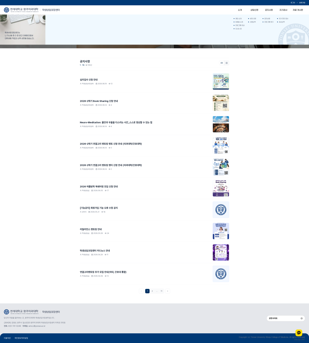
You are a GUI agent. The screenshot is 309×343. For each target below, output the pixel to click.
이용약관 (7, 338)
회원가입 (302, 3)
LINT (303, 339)
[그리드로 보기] (226, 63)
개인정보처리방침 (21, 338)
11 (161, 291)
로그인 (293, 3)
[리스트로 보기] (221, 63)
